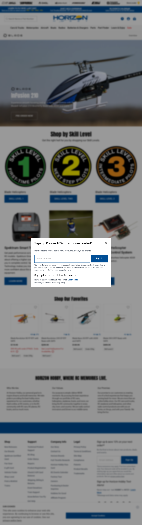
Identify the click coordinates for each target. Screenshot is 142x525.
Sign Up (99, 258)
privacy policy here (63, 270)
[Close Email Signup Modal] (106, 242)
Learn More (73, 280)
